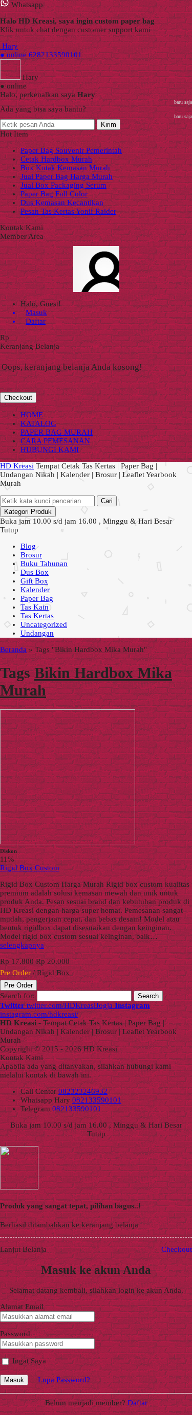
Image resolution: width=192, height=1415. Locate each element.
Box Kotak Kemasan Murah (65, 168)
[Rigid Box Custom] (67, 842)
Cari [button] (107, 501)
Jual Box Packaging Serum (63, 185)
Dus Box (34, 572)
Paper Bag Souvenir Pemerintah (71, 150)
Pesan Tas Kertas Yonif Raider (68, 211)
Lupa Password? (64, 1380)
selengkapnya (22, 945)
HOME (31, 415)
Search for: (17, 996)
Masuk (14, 1380)
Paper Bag (36, 598)
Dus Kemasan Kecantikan (61, 202)
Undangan (37, 633)
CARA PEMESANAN (55, 441)
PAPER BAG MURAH (56, 432)
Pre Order (18, 985)
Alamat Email (22, 1306)
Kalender (35, 590)
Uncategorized (43, 624)
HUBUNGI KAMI (49, 449)
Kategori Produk (28, 511)
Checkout (18, 397)
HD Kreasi (17, 466)
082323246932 (83, 1091)
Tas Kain (34, 607)
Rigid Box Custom (29, 868)
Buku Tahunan (44, 563)
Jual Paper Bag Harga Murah (66, 176)
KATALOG (38, 423)
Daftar (137, 1403)
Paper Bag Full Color (54, 194)
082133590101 (96, 1100)
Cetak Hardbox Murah (56, 159)
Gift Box (34, 581)
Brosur (31, 555)
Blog (28, 546)
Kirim (108, 124)
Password (15, 1334)
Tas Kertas (37, 616)
